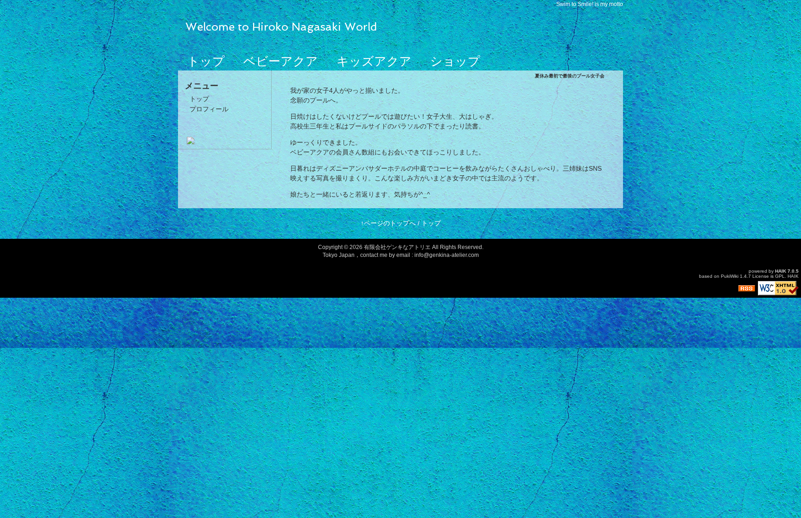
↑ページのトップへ (388, 223)
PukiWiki (729, 276)
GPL (780, 276)
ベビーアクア (280, 61)
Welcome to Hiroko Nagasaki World (281, 26)
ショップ (455, 61)
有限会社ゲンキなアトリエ (397, 247)
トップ (206, 61)
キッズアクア (374, 61)
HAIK (780, 271)
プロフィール (209, 109)
